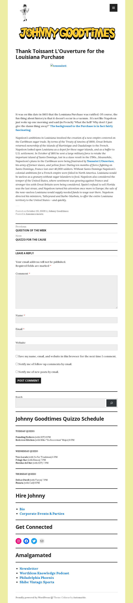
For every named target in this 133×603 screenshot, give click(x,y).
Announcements (34, 214)
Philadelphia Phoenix (37, 578)
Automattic (79, 597)
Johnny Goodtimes (58, 211)
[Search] (111, 403)
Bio (22, 509)
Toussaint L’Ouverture (100, 161)
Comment (23, 273)
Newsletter (29, 568)
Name (20, 315)
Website (20, 342)
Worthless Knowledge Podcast (44, 573)
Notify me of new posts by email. (38, 371)
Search (19, 397)
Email (20, 329)
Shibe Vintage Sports (37, 582)
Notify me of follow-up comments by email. (45, 364)
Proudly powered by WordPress (33, 597)
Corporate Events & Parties (42, 514)
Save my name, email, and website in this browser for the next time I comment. (67, 356)
